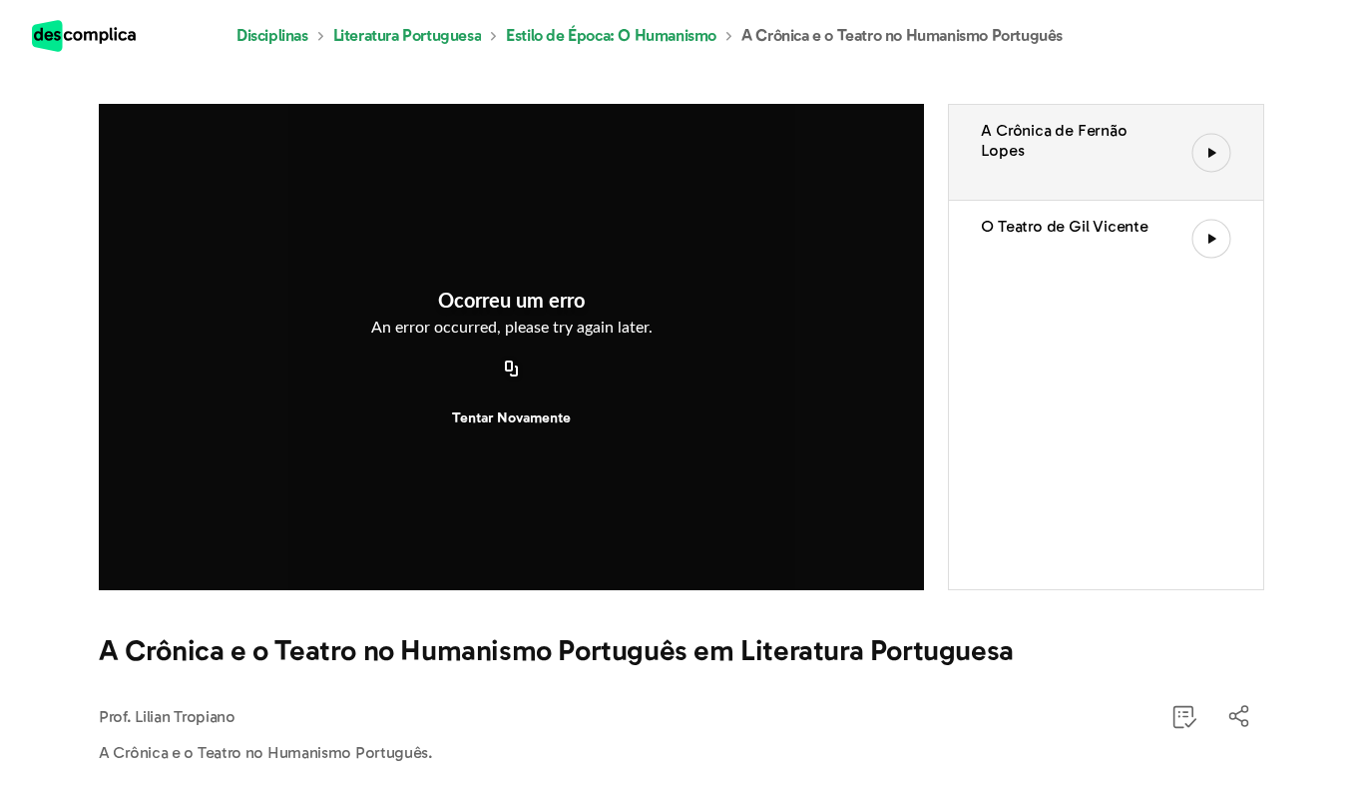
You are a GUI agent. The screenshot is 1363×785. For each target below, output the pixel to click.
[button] (1240, 717)
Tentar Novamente (511, 417)
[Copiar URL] (512, 371)
